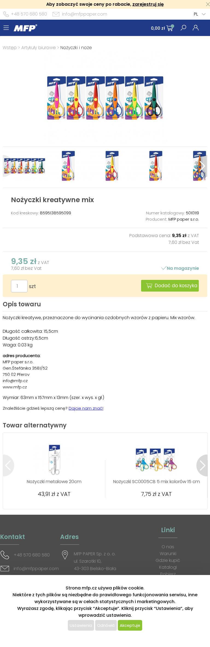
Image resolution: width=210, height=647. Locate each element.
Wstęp (10, 47)
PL (196, 14)
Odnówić (106, 625)
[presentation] (8, 166)
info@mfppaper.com (84, 14)
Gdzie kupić (168, 560)
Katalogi (168, 567)
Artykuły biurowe (38, 47)
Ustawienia (81, 625)
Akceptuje (130, 625)
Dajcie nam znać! (86, 408)
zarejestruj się (148, 4)
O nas (168, 547)
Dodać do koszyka (176, 285)
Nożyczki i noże (76, 47)
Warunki (168, 553)
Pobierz (168, 574)
